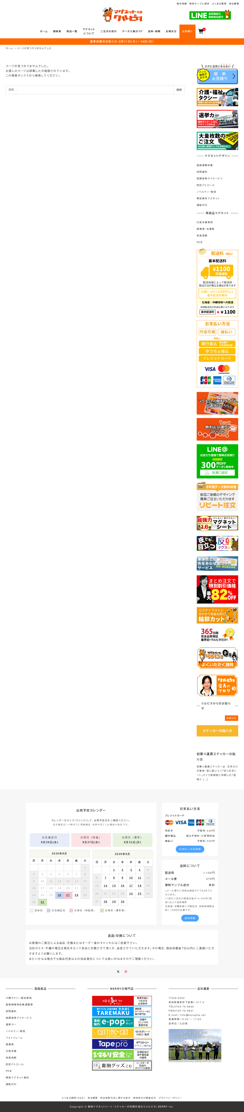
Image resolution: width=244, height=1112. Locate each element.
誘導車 (10, 1044)
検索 (179, 90)
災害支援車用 (205, 222)
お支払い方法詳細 (190, 849)
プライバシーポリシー (170, 1097)
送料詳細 (190, 918)
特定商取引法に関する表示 (115, 1097)
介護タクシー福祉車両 (19, 997)
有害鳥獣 (202, 235)
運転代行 (202, 205)
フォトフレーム (14, 1037)
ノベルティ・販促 (206, 191)
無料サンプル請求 (199, 3)
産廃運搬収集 (205, 165)
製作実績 (182, 3)
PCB (200, 242)
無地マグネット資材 (17, 1077)
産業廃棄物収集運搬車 (19, 1004)
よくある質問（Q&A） (73, 1097)
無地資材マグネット (208, 198)
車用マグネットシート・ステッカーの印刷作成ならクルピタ (122, 1106)
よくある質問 (219, 3)
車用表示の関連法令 (144, 1097)
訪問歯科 (202, 171)
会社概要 (234, 3)
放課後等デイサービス (210, 178)
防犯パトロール (206, 185)
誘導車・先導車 (206, 228)
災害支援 (11, 1051)
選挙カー (11, 1024)
